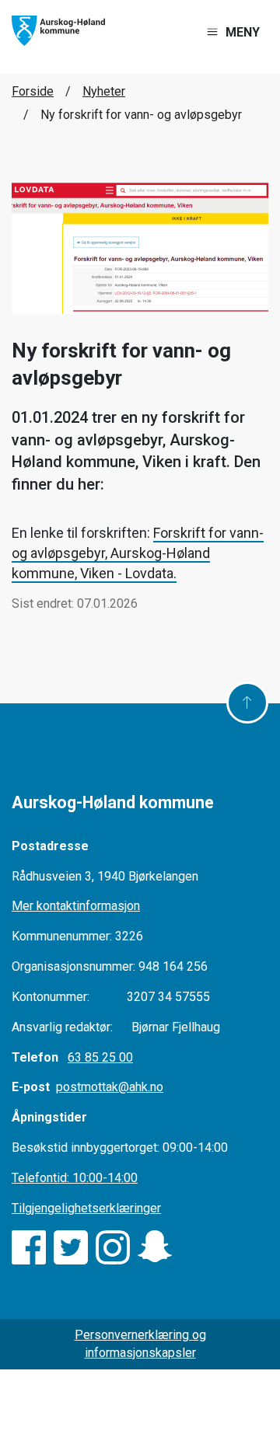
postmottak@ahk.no (109, 1087)
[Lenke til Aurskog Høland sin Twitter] (71, 1247)
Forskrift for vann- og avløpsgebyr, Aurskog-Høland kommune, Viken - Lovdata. (138, 553)
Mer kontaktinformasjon (76, 905)
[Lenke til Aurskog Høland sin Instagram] (113, 1247)
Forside (33, 91)
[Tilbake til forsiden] (58, 30)
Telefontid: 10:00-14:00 (75, 1177)
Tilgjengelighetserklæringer (86, 1208)
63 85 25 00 (100, 1057)
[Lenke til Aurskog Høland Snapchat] (155, 1247)
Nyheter (103, 91)
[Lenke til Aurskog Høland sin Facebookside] (29, 1247)
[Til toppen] (247, 703)
